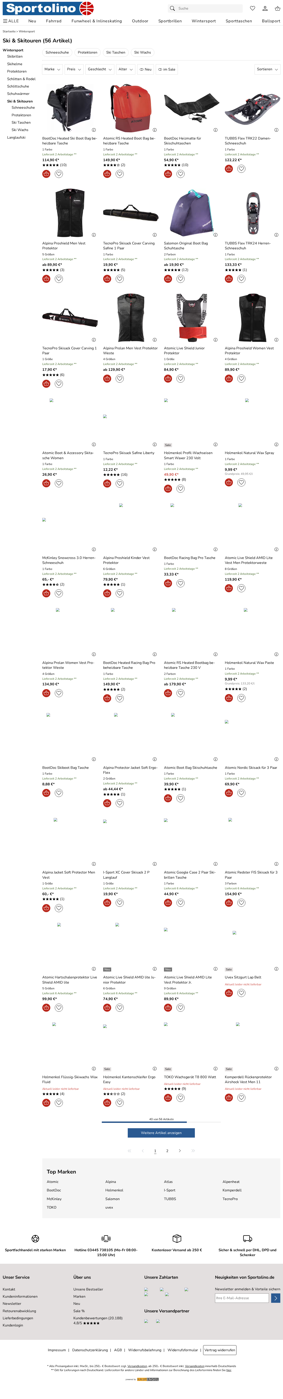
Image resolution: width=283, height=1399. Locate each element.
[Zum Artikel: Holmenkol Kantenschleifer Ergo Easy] (131, 1046)
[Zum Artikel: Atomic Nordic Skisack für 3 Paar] (252, 737)
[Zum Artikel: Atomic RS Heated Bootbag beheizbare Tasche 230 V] (191, 632)
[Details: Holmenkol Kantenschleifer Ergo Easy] (107, 1069)
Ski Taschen (115, 52)
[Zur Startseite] (48, 8)
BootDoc (54, 1190)
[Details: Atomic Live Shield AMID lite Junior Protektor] (107, 969)
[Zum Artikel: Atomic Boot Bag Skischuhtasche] (191, 737)
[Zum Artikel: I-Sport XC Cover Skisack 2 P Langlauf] (131, 842)
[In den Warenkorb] (46, 174)
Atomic (52, 1181)
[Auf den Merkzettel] (59, 174)
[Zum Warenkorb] (277, 8)
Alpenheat (231, 1181)
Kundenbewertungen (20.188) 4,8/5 (98, 1321)
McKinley (54, 1199)
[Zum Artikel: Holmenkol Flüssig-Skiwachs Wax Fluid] (70, 1046)
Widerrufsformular (183, 1350)
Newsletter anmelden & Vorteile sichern (247, 1289)
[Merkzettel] (252, 8)
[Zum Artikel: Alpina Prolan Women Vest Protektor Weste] (70, 632)
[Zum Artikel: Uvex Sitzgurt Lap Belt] (252, 947)
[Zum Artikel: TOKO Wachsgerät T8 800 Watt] (191, 1046)
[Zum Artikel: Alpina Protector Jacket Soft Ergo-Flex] (131, 737)
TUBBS (170, 1199)
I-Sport (169, 1190)
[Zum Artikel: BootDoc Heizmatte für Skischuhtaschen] (191, 108)
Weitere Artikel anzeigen (161, 1132)
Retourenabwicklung (19, 1311)
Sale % (79, 1311)
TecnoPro (230, 1199)
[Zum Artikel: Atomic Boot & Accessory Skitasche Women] (70, 422)
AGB (118, 1350)
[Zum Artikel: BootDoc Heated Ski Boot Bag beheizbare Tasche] (70, 108)
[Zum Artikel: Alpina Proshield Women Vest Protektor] (252, 318)
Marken (79, 1296)
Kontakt (9, 1289)
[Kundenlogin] (265, 8)
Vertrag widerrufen (219, 1350)
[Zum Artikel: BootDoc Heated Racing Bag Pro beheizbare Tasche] (131, 632)
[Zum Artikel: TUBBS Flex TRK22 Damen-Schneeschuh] (252, 108)
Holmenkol (114, 1190)
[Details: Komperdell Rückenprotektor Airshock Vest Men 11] (229, 1069)
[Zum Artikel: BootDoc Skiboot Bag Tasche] (70, 737)
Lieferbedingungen (18, 1318)
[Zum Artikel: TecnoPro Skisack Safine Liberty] (131, 422)
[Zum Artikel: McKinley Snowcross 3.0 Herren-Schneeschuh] (70, 527)
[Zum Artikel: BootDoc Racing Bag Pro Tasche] (191, 527)
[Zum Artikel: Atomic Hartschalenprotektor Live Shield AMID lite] (70, 947)
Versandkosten (137, 1366)
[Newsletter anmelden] (275, 1298)
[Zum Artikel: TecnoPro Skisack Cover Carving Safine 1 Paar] (131, 213)
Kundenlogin (13, 1325)
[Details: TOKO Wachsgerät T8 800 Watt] (168, 1069)
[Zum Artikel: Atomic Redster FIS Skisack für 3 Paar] (252, 842)
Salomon (112, 1199)
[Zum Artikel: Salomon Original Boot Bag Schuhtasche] (191, 213)
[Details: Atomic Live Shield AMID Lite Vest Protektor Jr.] (168, 969)
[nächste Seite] (180, 1151)
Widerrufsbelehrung (144, 1350)
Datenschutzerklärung (90, 1350)
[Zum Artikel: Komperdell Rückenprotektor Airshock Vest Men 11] (252, 1046)
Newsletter (12, 1303)
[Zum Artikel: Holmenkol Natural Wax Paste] (252, 632)
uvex (109, 1207)
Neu (76, 1303)
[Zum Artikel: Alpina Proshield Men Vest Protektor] (70, 213)
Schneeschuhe (57, 52)
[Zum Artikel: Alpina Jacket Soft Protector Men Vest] (70, 842)
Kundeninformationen (20, 1296)
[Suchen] (173, 8)
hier (228, 1370)
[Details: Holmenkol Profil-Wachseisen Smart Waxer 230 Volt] (168, 445)
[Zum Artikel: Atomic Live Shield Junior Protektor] (191, 318)
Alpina (110, 1181)
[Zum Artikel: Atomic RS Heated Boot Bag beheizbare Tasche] (131, 108)
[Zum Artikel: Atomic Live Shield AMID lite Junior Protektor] (131, 947)
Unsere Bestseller (88, 1289)
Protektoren (87, 52)
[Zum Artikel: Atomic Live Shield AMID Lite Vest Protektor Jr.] (191, 947)
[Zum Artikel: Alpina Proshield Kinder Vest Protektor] (131, 527)
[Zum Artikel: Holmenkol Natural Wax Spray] (252, 422)
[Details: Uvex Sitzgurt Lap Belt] (229, 969)
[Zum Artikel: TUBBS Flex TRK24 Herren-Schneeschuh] (252, 213)
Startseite (9, 31)
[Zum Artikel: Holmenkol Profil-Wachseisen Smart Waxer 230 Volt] (191, 422)
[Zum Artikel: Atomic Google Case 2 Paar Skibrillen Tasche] (191, 842)
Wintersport (27, 31)
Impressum (57, 1350)
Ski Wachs (142, 52)
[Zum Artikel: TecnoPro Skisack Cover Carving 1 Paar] (70, 318)
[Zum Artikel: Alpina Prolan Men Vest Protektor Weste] (131, 318)
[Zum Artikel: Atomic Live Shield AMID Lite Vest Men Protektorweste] (252, 527)
